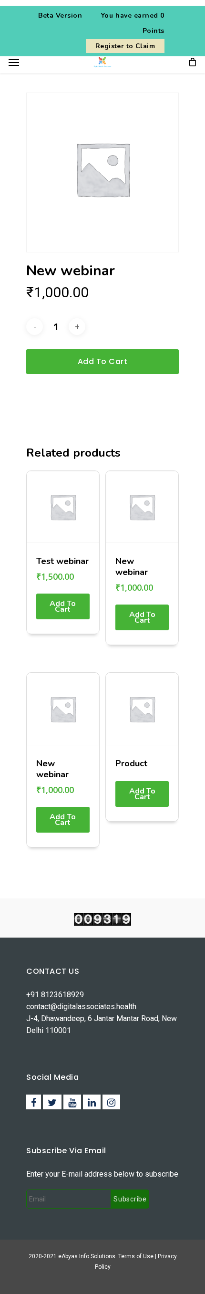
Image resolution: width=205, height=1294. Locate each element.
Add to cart (103, 361)
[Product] (142, 709)
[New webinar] (142, 507)
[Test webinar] (63, 507)
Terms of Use (136, 1256)
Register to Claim (125, 46)
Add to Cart (63, 606)
